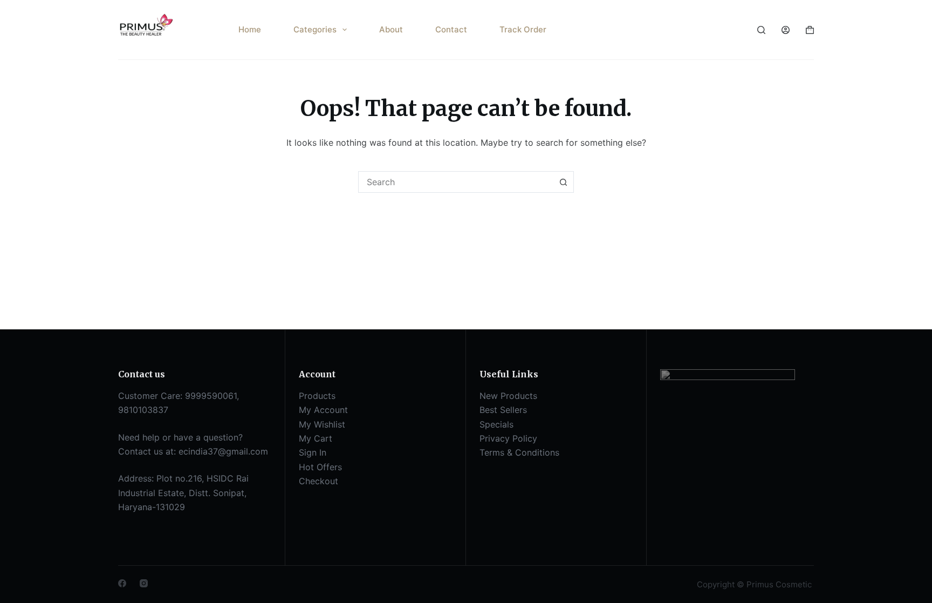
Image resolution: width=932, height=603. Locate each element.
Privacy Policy (508, 438)
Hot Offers (320, 467)
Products (317, 395)
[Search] (761, 30)
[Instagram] (144, 583)
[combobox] (456, 182)
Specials (496, 424)
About (391, 29)
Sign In (312, 452)
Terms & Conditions (519, 452)
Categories (315, 29)
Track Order (522, 29)
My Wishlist (322, 424)
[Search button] (563, 182)
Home (249, 29)
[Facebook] (122, 583)
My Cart (315, 438)
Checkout (318, 481)
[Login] (786, 30)
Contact (451, 29)
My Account (323, 409)
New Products (508, 395)
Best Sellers (503, 409)
